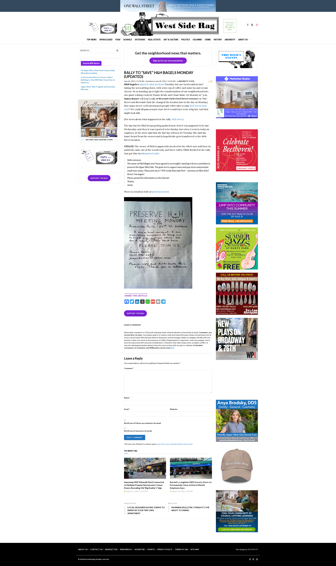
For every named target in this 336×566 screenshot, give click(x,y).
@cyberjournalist (160, 191)
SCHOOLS (127, 39)
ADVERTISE (140, 549)
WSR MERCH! (126, 549)
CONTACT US (96, 549)
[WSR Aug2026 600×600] (237, 203)
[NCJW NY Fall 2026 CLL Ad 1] (237, 511)
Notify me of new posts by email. (138, 431)
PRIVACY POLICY (164, 549)
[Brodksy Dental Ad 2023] (237, 420)
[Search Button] (117, 50)
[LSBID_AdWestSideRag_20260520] (237, 248)
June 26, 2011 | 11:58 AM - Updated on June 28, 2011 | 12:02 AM (149, 81)
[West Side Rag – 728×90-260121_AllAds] (168, 6)
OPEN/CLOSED (105, 39)
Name (127, 397)
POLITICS (185, 39)
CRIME (208, 39)
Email (127, 409)
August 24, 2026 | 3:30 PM (182, 491)
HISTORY (218, 39)
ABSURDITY (230, 39)
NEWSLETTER (111, 549)
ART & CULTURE (171, 39)
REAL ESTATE (154, 39)
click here (177, 119)
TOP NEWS (91, 39)
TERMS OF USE (181, 549)
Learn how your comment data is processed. (175, 444)
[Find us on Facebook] (247, 24)
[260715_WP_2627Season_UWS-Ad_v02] (237, 339)
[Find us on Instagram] (257, 24)
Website (173, 409)
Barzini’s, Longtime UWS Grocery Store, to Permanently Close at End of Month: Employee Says (191, 485)
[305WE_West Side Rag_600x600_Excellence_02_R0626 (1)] (99, 120)
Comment (129, 368)
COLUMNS (197, 39)
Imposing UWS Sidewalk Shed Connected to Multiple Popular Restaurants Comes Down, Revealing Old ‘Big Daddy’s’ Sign (144, 485)
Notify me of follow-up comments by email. (142, 423)
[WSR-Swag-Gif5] (237, 466)
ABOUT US (243, 39)
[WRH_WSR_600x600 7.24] (237, 97)
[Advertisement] (237, 379)
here (172, 348)
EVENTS (151, 549)
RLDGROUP (253, 549)
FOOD (117, 39)
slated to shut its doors (152, 84)
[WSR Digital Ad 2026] (237, 293)
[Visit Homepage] (179, 24)
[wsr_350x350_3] (237, 150)
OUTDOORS (140, 39)
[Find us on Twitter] (252, 24)
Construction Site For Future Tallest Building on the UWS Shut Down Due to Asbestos (98, 79)
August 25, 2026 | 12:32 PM (136, 491)
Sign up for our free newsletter (168, 60)
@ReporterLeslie (150, 153)
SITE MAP (195, 549)
